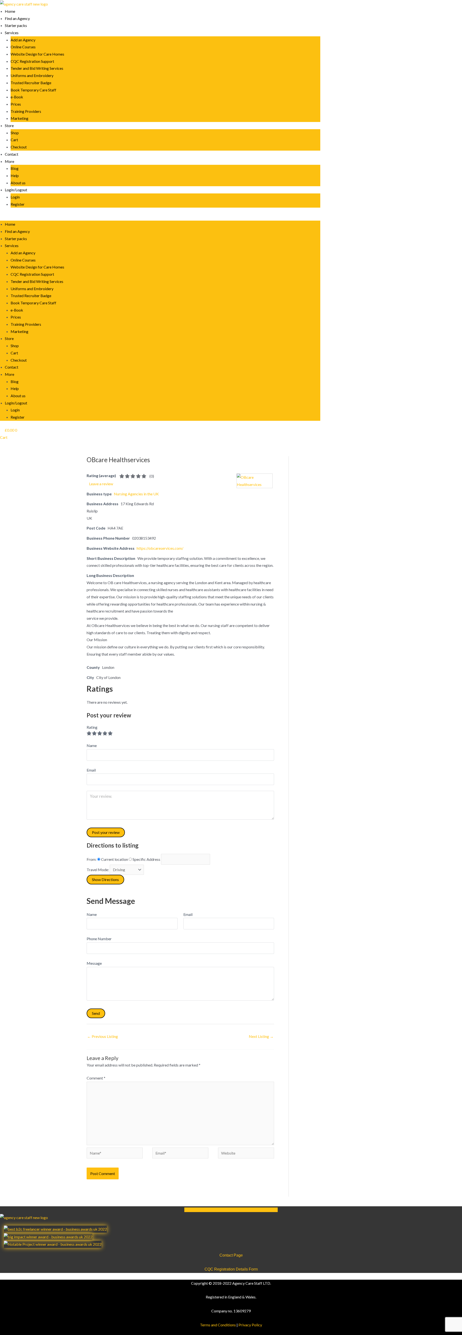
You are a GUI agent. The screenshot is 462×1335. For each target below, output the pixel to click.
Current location (114, 859)
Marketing (19, 118)
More (9, 161)
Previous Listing (102, 1036)
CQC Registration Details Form (231, 1269)
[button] (160, 217)
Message (94, 963)
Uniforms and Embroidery (32, 75)
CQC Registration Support (32, 61)
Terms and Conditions (218, 1324)
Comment (96, 1078)
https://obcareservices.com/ (160, 548)
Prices (16, 104)
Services (12, 32)
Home (10, 11)
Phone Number (99, 938)
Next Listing (261, 1036)
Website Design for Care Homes (37, 54)
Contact (11, 154)
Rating (92, 727)
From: (91, 859)
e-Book (17, 97)
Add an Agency (23, 40)
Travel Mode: (98, 869)
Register (18, 204)
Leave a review (101, 483)
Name (92, 914)
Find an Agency (17, 18)
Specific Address (146, 859)
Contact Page (231, 1255)
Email (187, 914)
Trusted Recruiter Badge (31, 82)
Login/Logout (16, 189)
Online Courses (23, 47)
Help (15, 175)
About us (18, 182)
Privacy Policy (250, 1324)
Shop (15, 132)
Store (9, 125)
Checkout (19, 147)
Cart (14, 139)
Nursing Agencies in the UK (136, 494)
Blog (15, 168)
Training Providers (26, 111)
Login (15, 197)
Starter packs (16, 25)
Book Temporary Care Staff (33, 90)
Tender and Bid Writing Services (37, 68)
